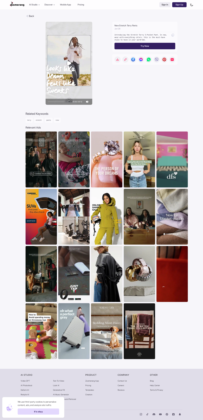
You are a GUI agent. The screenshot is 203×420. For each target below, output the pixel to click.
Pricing (81, 4)
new (57, 120)
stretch (39, 120)
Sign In (165, 4)
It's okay (38, 411)
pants (48, 120)
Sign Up (179, 4)
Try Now (145, 46)
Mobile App (65, 4)
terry (29, 120)
